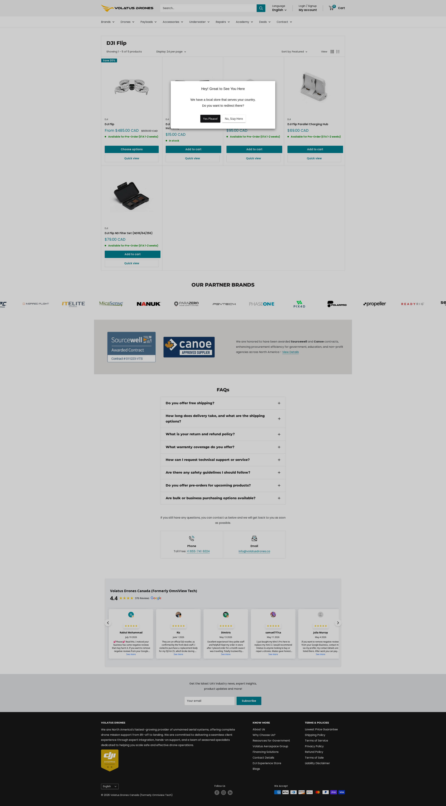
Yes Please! (210, 119)
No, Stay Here (234, 119)
